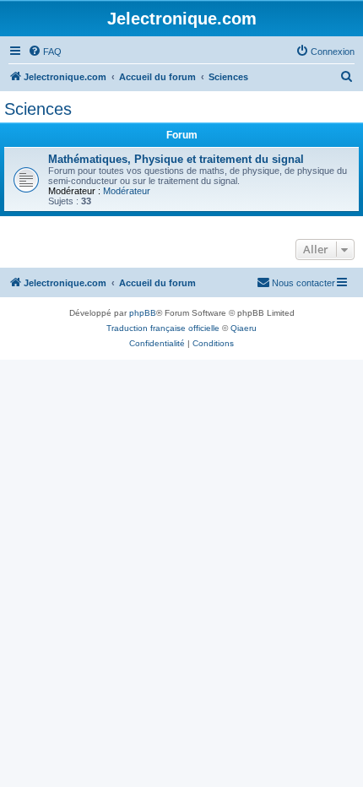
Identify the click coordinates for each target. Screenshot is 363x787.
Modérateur (126, 191)
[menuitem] (45, 51)
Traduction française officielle (162, 328)
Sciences (38, 109)
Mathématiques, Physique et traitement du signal (176, 159)
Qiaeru (243, 328)
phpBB (142, 313)
